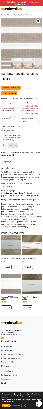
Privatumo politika (7, 362)
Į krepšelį (13, 145)
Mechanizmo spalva (28, 118)
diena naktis (6, 155)
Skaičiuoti (6, 267)
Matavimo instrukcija (11, 88)
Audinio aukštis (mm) (28, 110)
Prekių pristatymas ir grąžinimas (12, 354)
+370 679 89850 (9, 332)
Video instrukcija (9, 93)
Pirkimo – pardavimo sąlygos (11, 358)
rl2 (13, 155)
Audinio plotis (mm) (28, 103)
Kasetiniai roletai (28, 152)
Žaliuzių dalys (6, 379)
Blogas (3, 383)
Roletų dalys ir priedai (9, 375)
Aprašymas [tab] (8, 162)
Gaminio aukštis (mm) (8, 110)
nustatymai (10, 402)
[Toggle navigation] (39, 9)
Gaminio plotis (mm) (8, 103)
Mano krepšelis (6, 346)
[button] (38, 21)
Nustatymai (16, 405)
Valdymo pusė (6, 118)
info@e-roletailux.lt (11, 335)
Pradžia (4, 15)
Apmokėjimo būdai (7, 350)
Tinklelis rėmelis (7, 371)
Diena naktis (12, 15)
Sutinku (6, 405)
